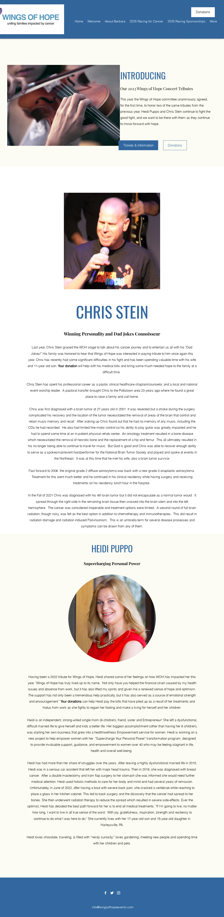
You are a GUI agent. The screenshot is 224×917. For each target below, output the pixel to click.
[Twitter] (112, 893)
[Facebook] (105, 893)
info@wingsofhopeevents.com (112, 907)
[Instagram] (118, 893)
